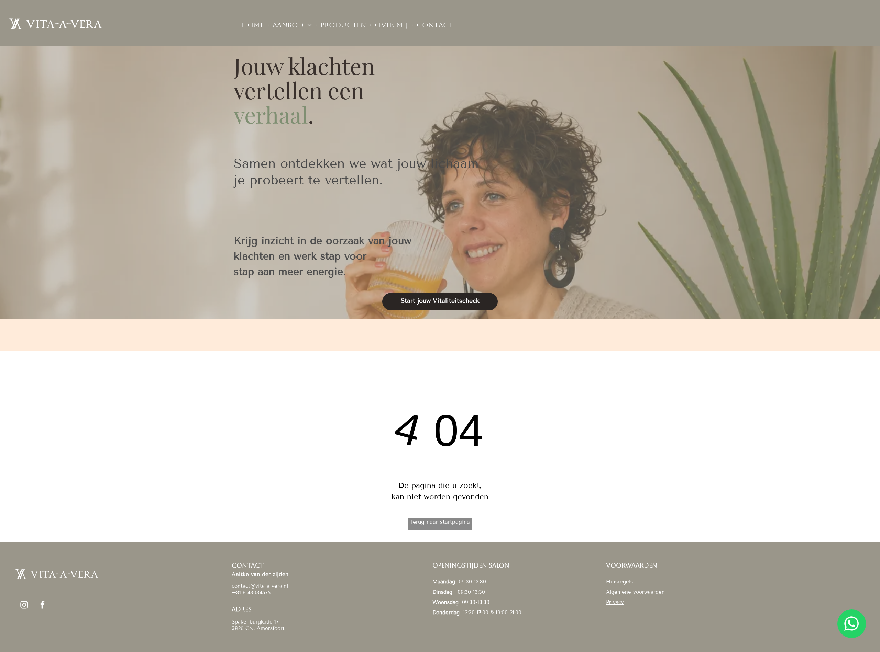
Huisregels (619, 582)
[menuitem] (253, 25)
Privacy (615, 602)
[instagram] (24, 606)
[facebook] (42, 606)
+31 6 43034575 (251, 593)
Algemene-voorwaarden (635, 592)
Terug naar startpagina (440, 521)
